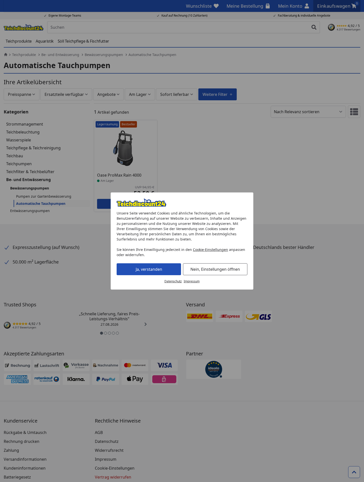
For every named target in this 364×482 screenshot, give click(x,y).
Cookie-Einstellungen (210, 249)
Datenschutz (173, 281)
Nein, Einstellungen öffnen (215, 269)
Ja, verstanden (149, 269)
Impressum (192, 281)
